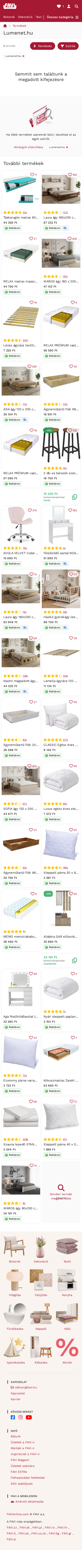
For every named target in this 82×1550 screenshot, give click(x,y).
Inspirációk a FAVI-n (25, 1454)
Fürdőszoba (15, 1328)
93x (25, 867)
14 (35, 1165)
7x (64, 1011)
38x (65, 611)
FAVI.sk (25, 1527)
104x (65, 675)
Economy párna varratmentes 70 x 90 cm (33, 1080)
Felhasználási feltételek (28, 1477)
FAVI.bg (54, 1533)
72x (25, 1075)
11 (36, 174)
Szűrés (70, 46)
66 (75, 766)
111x (25, 404)
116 (75, 702)
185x (65, 867)
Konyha (67, 1295)
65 (75, 830)
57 (75, 574)
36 (75, 366)
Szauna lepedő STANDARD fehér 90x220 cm (36, 1144)
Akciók (67, 1362)
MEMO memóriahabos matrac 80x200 (31, 936)
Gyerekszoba (16, 1362)
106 (75, 430)
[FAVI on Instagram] (20, 1417)
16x (24, 611)
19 (35, 302)
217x (65, 739)
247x (25, 340)
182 (75, 510)
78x (25, 548)
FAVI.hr (63, 1527)
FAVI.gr (67, 1533)
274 (34, 510)
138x (25, 675)
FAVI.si (11, 1539)
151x (65, 276)
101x (65, 404)
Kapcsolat (18, 1393)
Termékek (19, 25)
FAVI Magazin (20, 1460)
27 (35, 238)
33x (25, 212)
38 (75, 638)
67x (25, 803)
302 (34, 766)
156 (75, 174)
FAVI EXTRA (19, 1471)
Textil (39, 17)
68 (35, 1101)
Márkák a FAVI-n (22, 1448)
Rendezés (45, 46)
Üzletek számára (22, 1466)
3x (64, 548)
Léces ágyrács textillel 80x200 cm (28, 345)
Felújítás (41, 1295)
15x (64, 468)
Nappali (41, 1328)
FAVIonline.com (18, 1514)
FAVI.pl (37, 1527)
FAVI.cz (12, 1527)
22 (35, 830)
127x (65, 212)
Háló (67, 1328)
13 (35, 574)
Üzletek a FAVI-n (23, 1442)
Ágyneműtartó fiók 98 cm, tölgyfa (28, 873)
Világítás (15, 1295)
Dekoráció (25, 17)
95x (65, 803)
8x (24, 1203)
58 (35, 638)
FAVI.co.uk (39, 1533)
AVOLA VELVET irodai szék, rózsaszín (30, 553)
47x (65, 1139)
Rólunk (16, 1436)
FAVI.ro (50, 1527)
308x (25, 1139)
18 (35, 430)
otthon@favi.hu (26, 1387)
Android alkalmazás (29, 1501)
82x (25, 739)
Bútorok (9, 17)
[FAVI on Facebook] (13, 1417)
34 (35, 1037)
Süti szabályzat (22, 1483)
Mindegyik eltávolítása (28, 147)
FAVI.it (12, 1533)
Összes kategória (60, 17)
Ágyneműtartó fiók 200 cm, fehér (28, 745)
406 (74, 238)
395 (34, 366)
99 (35, 973)
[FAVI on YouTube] (29, 1417)
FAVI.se (24, 1533)
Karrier (16, 1399)
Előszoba (41, 1362)
